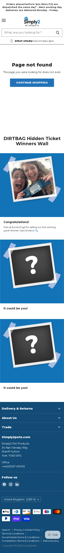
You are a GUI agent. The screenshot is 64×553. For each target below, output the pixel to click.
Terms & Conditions (13, 533)
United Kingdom (20, 499)
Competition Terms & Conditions (20, 540)
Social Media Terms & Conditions (20, 537)
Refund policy (51, 540)
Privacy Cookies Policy (27, 529)
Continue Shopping (32, 82)
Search (6, 529)
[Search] (57, 33)
